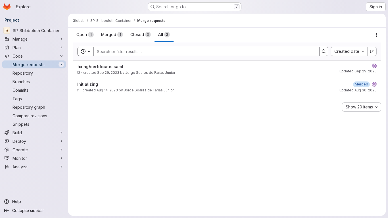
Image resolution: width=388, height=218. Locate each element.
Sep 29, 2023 (108, 72)
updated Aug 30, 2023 (358, 90)
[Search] (323, 51)
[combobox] (349, 51)
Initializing (87, 84)
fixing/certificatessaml (100, 66)
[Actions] (376, 34)
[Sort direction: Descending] (372, 51)
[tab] (85, 35)
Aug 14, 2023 (107, 90)
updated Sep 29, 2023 (358, 71)
